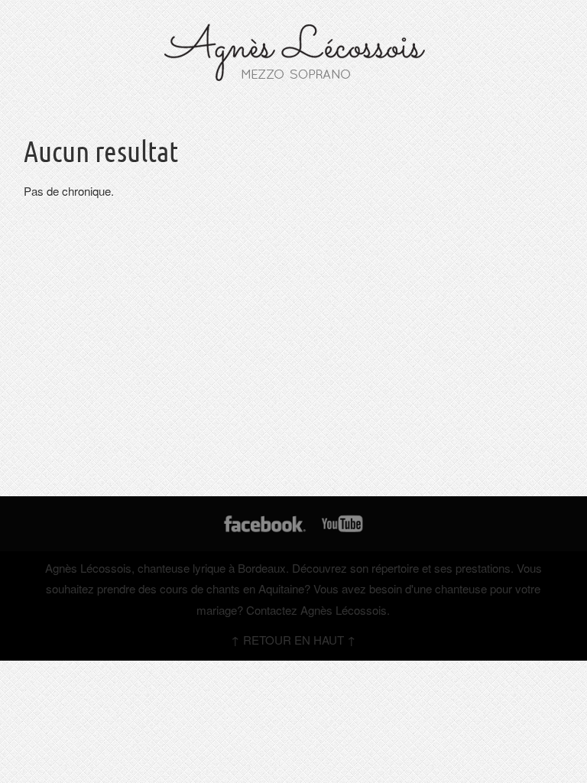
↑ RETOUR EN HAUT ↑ (293, 640)
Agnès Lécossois (88, 568)
